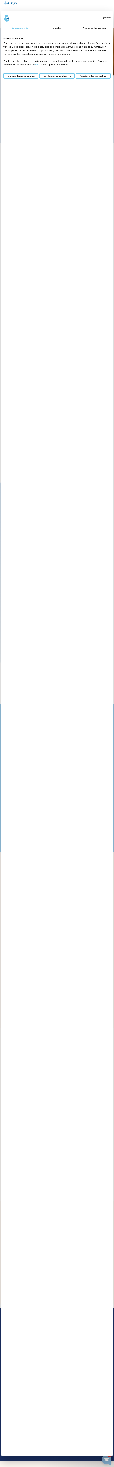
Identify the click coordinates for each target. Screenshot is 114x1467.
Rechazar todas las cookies (21, 76)
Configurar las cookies (55, 76)
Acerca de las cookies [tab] (94, 28)
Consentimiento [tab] (19, 28)
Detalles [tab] (57, 28)
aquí (37, 64)
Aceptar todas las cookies (93, 76)
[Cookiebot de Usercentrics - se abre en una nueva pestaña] (98, 18)
